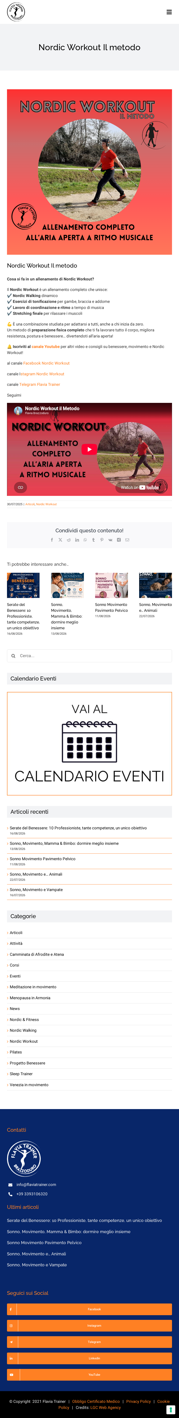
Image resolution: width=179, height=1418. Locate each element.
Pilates (16, 1052)
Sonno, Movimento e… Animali (36, 874)
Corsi (14, 965)
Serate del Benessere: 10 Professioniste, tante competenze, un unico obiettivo (23, 616)
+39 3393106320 (32, 1194)
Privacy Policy (138, 1401)
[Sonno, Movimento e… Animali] (155, 585)
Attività (16, 943)
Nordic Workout (46, 504)
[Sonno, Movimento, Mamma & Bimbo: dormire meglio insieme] (67, 585)
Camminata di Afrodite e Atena (37, 954)
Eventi (15, 976)
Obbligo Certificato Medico (96, 1401)
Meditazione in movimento (33, 987)
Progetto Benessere (27, 1063)
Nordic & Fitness (24, 1020)
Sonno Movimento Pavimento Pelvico (43, 859)
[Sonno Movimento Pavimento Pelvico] (111, 585)
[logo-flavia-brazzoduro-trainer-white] (24, 1143)
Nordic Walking (23, 1030)
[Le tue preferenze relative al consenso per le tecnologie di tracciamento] (170, 1409)
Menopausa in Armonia (30, 998)
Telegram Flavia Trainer (39, 384)
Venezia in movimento (29, 1085)
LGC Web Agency (105, 1408)
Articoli (30, 504)
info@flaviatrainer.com (36, 1185)
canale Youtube (46, 347)
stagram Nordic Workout (42, 374)
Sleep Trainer (21, 1074)
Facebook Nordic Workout (46, 363)
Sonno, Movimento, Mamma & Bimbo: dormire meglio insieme (66, 616)
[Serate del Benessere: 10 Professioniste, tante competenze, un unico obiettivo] (23, 585)
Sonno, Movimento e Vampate (36, 890)
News (15, 1009)
